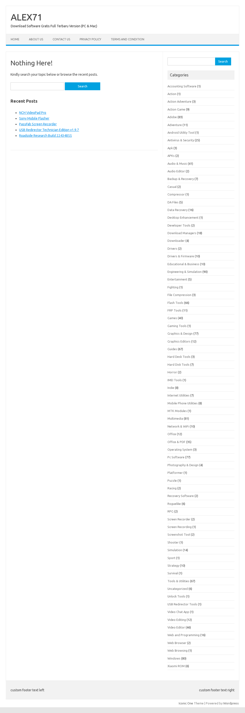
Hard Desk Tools (178, 356)
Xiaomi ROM (176, 666)
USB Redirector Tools (182, 604)
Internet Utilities (178, 395)
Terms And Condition (127, 39)
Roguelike (174, 503)
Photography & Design (183, 465)
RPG (170, 511)
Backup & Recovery (180, 178)
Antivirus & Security (180, 140)
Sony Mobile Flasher (34, 118)
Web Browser (176, 642)
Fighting (172, 287)
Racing (172, 488)
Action (171, 93)
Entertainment (177, 279)
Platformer (175, 472)
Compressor (176, 194)
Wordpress (231, 703)
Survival (172, 573)
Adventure (174, 125)
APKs (171, 155)
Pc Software (175, 457)
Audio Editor (176, 171)
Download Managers (181, 233)
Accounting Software (181, 86)
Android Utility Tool (181, 132)
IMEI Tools (174, 380)
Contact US (61, 39)
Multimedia (175, 418)
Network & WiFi (178, 426)
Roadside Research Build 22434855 (45, 135)
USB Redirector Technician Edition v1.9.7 (49, 130)
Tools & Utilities (178, 581)
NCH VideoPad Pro (32, 113)
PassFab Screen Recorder (38, 124)
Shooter (173, 542)
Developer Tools (178, 225)
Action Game (176, 109)
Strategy (173, 565)
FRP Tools (174, 310)
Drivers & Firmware (180, 256)
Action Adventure (179, 101)
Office (171, 434)
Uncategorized (177, 588)
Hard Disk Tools (178, 364)
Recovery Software (180, 495)
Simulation (174, 550)
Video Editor (176, 627)
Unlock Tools (176, 596)
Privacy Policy (90, 39)
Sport (171, 558)
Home (15, 39)
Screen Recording (179, 526)
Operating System (179, 449)
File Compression (179, 294)
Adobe (172, 117)
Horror (172, 372)
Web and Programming (183, 635)
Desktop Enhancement (183, 217)
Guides (172, 349)
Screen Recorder (178, 519)
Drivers (172, 248)
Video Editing (176, 619)
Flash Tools (175, 302)
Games (172, 318)
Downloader (176, 240)
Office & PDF (176, 442)
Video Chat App (178, 611)
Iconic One (186, 703)
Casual (172, 186)
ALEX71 (26, 17)
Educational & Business (183, 264)
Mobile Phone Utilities (182, 403)
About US (36, 39)
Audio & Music (177, 163)
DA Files (172, 202)
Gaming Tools (177, 325)
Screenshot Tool (178, 534)
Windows (173, 658)
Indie (170, 387)
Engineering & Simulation (184, 271)
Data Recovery (177, 209)
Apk (170, 148)
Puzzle (172, 480)
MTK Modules (177, 410)
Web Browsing (177, 650)
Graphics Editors (178, 341)
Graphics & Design (180, 333)
